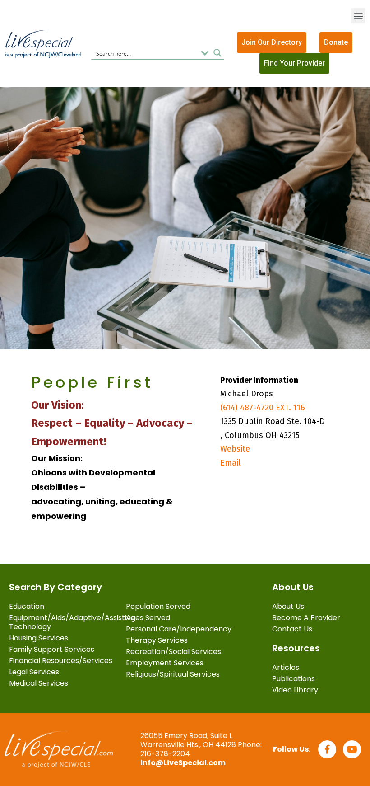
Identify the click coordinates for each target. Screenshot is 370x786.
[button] (358, 15)
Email (230, 463)
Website (235, 449)
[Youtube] (352, 749)
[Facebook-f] (327, 749)
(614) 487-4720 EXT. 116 (262, 408)
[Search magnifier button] (217, 53)
